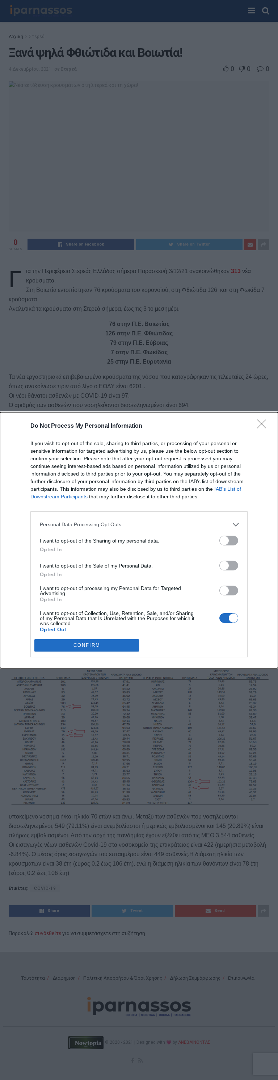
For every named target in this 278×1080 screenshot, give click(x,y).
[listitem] (139, 524)
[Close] (264, 426)
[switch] (228, 540)
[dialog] (139, 540)
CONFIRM (86, 645)
